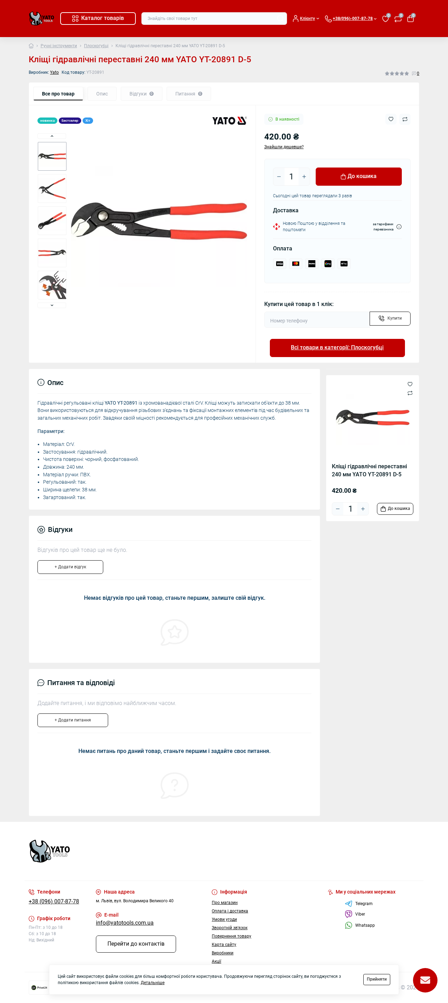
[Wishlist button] (391, 119)
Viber (360, 914)
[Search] (280, 18)
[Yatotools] (124, 851)
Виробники (222, 953)
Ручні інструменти (59, 45)
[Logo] (42, 18)
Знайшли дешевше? (284, 146)
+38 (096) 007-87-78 (54, 901)
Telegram (364, 903)
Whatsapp (365, 925)
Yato (54, 72)
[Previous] (51, 136)
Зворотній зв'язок (229, 927)
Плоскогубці (96, 45)
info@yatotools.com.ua (125, 923)
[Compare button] (405, 119)
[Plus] (304, 176)
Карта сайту (224, 944)
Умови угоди (224, 919)
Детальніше (152, 982)
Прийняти (377, 979)
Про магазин (225, 902)
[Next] (51, 305)
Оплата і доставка (230, 911)
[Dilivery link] (399, 226)
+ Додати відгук (70, 566)
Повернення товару (231, 936)
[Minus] (279, 176)
